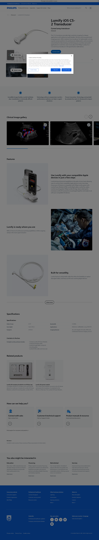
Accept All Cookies (66, 69)
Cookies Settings (33, 69)
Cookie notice (61, 65)
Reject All (56, 69)
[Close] (71, 55)
